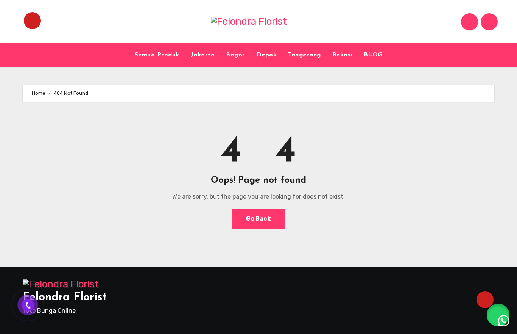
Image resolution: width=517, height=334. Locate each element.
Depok (267, 55)
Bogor (235, 55)
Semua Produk (157, 55)
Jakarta (203, 55)
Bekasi (342, 55)
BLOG (373, 55)
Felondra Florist (65, 297)
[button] (498, 315)
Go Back (258, 218)
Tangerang (304, 55)
